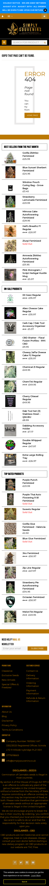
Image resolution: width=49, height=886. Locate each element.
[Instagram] (27, 862)
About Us (7, 712)
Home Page (32, 115)
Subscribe (37, 648)
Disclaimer (7, 721)
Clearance (7, 671)
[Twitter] (21, 862)
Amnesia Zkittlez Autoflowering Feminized (31, 258)
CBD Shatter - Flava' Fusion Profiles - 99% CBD (34, 340)
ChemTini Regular (32, 381)
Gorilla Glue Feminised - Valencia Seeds (33, 527)
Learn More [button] (36, 876)
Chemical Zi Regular (33, 367)
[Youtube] (33, 862)
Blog (4, 716)
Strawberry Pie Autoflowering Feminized (30, 585)
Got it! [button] (24, 882)
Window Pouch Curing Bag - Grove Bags (32, 185)
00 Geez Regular (31, 295)
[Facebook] (15, 862)
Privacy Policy (9, 725)
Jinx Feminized (30, 553)
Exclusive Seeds (10, 675)
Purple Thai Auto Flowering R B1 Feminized (31, 497)
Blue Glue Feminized (34, 538)
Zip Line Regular (31, 568)
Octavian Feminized (33, 597)
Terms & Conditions (12, 730)
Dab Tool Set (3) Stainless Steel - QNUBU (31, 414)
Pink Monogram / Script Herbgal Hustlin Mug (34, 273)
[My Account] (3, 16)
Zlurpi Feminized (31, 241)
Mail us (16, 639)
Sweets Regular (31, 509)
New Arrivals (8, 680)
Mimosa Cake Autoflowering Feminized (30, 214)
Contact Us (32, 671)
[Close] (45, 10)
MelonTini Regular (32, 612)
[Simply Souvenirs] (24, 29)
